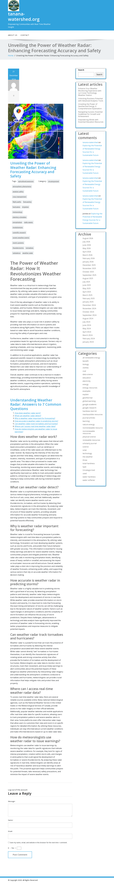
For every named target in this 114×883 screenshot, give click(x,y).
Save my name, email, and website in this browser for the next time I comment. (38, 842)
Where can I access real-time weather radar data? (35, 426)
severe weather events (21, 238)
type (84, 467)
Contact (25, 35)
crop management (19, 197)
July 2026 (86, 242)
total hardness (89, 463)
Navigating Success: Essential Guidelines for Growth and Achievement (90, 114)
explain (86, 394)
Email (10, 831)
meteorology (17, 212)
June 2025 (87, 285)
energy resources (90, 388)
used (85, 473)
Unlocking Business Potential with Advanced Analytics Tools (90, 99)
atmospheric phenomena (22, 186)
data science (88, 374)
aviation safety (18, 191)
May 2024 (87, 328)
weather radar (27, 253)
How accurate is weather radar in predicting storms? (36, 421)
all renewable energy (91, 358)
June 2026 (87, 245)
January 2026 (88, 262)
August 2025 (88, 278)
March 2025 (87, 295)
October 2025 (88, 272)
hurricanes (16, 207)
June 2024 (87, 325)
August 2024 (88, 318)
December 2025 (89, 265)
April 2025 (87, 292)
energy (86, 384)
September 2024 (89, 315)
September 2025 (89, 275)
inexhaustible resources (93, 414)
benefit (86, 361)
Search (81, 70)
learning (86, 421)
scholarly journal (90, 443)
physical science (89, 437)
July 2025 (86, 282)
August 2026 (88, 238)
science (86, 447)
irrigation (25, 207)
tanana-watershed (90, 142)
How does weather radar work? (28, 413)
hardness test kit (90, 411)
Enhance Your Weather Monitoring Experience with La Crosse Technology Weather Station (89, 91)
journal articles (89, 418)
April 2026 (87, 252)
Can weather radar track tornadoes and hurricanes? (36, 423)
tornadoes (29, 248)
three (85, 460)
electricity (87, 381)
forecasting (27, 202)
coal (84, 371)
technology (87, 453)
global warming (89, 401)
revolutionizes (18, 227)
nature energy (89, 424)
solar (85, 450)
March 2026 (87, 255)
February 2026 (89, 258)
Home (10, 55)
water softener (89, 480)
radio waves (28, 222)
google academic (90, 404)
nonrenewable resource (93, 428)
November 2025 (89, 268)
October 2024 (88, 312)
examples (87, 391)
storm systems (18, 243)
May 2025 (87, 288)
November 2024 (89, 308)
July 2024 (86, 322)
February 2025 (89, 298)
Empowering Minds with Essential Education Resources (90, 121)
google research (89, 408)
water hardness (89, 477)
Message (11, 801)
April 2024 (87, 332)
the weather (88, 457)
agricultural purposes (26, 181)
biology (86, 364)
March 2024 (87, 335)
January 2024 (88, 342)
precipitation (17, 222)
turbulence (16, 253)
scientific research (19, 232)
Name (10, 820)
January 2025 (88, 302)
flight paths (17, 202)
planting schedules (19, 217)
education (87, 378)
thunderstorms (18, 248)
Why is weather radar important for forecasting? (35, 418)
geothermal (87, 398)
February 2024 (89, 338)
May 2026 (87, 248)
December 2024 (89, 305)
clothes (86, 368)
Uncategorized (53, 181)
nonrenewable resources (89, 432)
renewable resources (91, 440)
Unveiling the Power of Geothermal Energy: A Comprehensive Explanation (90, 106)
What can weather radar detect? (28, 415)
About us (12, 35)
